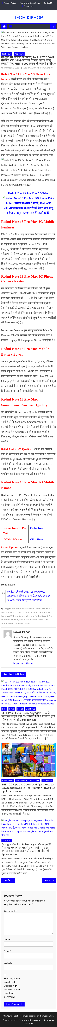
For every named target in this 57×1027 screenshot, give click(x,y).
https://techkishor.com (25, 663)
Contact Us (48, 3)
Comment (10, 911)
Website (8, 963)
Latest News (7, 780)
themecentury (46, 1015)
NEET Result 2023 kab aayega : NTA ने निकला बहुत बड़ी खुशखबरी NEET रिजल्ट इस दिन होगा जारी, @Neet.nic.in (28, 716)
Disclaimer (28, 6)
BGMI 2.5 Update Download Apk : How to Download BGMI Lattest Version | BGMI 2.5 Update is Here (28, 788)
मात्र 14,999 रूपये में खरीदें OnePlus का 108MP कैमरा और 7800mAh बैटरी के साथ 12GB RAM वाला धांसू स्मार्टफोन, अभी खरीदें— (50, 880)
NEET (4, 709)
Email (7, 951)
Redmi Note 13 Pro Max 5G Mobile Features (32, 608)
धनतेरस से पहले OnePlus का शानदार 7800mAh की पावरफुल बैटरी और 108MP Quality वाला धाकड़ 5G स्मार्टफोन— (28, 596)
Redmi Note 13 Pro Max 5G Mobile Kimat (19, 612)
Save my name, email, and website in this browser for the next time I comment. (12, 987)
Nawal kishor (29, 67)
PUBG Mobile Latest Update (27, 780)
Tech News (7, 54)
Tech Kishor (28, 17)
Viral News (19, 54)
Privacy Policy (10, 3)
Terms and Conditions (30, 3)
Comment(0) (46, 67)
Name (8, 939)
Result (20, 709)
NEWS (11, 709)
